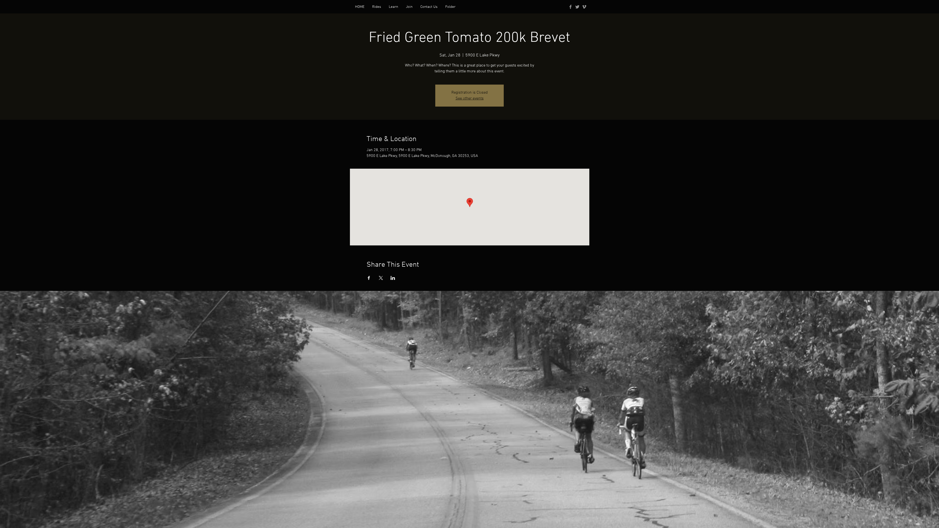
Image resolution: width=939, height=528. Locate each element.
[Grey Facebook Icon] (570, 7)
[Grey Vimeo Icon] (584, 7)
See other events (470, 98)
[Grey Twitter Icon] (577, 7)
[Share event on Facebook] (369, 278)
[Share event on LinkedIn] (393, 278)
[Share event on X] (381, 278)
